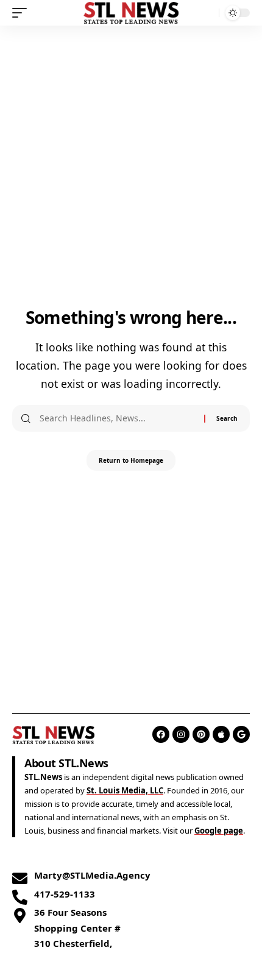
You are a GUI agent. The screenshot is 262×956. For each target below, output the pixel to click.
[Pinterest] (201, 734)
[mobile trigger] (22, 13)
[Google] (241, 734)
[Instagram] (180, 734)
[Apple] (221, 734)
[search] (207, 13)
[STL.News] (131, 12)
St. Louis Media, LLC (125, 790)
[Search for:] (117, 418)
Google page (218, 830)
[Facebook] (160, 734)
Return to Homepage (131, 460)
